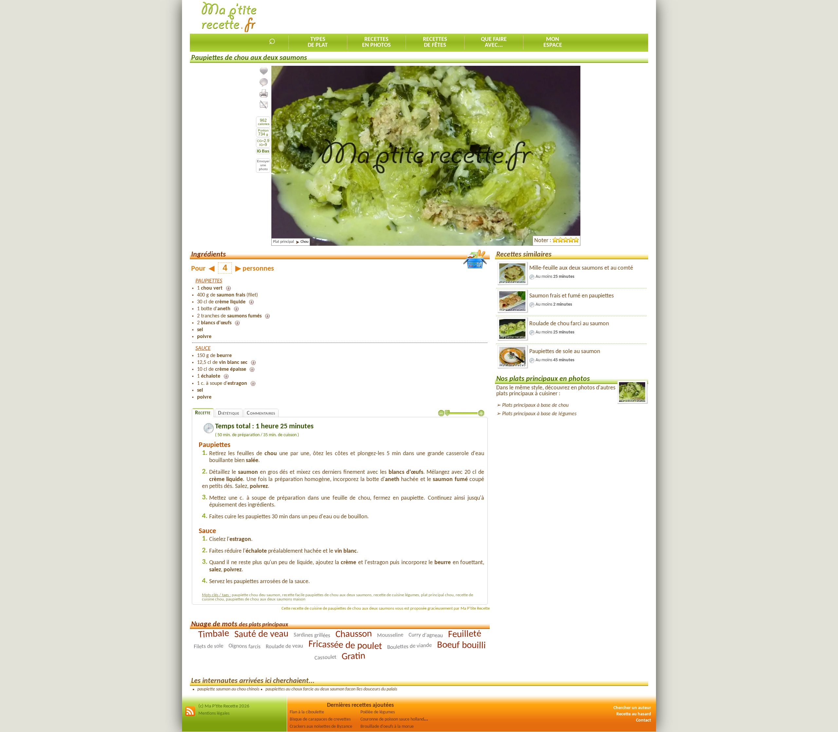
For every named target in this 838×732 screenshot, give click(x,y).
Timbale (213, 634)
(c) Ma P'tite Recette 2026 (223, 706)
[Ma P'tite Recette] (229, 17)
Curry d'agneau (426, 635)
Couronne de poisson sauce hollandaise (395, 719)
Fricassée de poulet (345, 646)
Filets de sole (208, 646)
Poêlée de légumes (377, 712)
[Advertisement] (529, 16)
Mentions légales (213, 713)
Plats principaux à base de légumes (539, 414)
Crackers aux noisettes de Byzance (321, 726)
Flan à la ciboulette (307, 712)
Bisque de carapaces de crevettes (320, 719)
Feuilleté (465, 634)
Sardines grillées (312, 635)
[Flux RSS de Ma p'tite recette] (190, 715)
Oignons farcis (244, 646)
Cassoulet (325, 657)
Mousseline (390, 635)
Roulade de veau (284, 646)
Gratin (353, 657)
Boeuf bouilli (461, 645)
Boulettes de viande (409, 647)
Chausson (354, 634)
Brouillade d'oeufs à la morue (387, 726)
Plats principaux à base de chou (535, 405)
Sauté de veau (261, 634)
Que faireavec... (494, 42)
